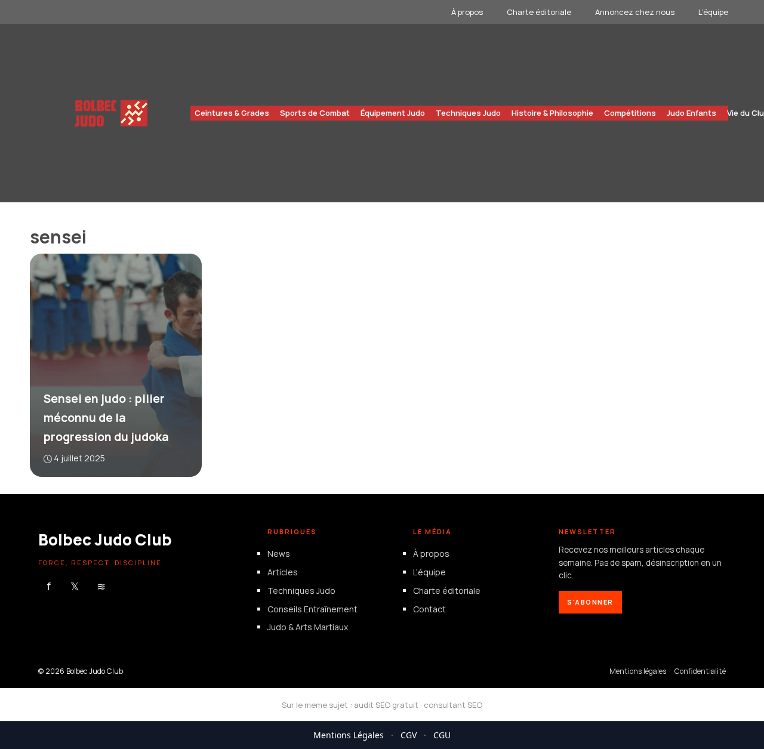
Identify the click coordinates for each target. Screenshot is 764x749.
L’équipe (713, 12)
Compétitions (630, 112)
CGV (409, 735)
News (278, 554)
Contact (429, 609)
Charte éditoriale (539, 12)
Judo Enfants (691, 112)
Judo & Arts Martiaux (307, 627)
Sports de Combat (315, 112)
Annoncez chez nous (634, 12)
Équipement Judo (393, 112)
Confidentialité (700, 672)
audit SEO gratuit (386, 704)
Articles (282, 572)
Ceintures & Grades (232, 112)
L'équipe (429, 572)
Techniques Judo (468, 112)
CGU (442, 735)
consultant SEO (453, 704)
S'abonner (590, 601)
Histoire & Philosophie (552, 112)
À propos (467, 12)
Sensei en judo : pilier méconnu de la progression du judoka (106, 418)
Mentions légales (637, 672)
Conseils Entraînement (312, 609)
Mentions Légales (348, 735)
